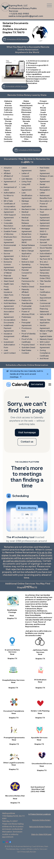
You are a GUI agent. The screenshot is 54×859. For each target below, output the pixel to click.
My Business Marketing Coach (25, 846)
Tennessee (43, 121)
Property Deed (28, 344)
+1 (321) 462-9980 (19, 13)
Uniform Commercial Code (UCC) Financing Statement (45, 306)
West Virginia (43, 135)
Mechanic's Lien (28, 209)
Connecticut (8, 115)
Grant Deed (9, 281)
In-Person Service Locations (39, 814)
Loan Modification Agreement (27, 195)
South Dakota (43, 118)
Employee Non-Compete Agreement (10, 239)
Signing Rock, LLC (18, 5)
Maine (26, 101)
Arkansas (8, 108)
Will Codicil (45, 342)
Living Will (26, 184)
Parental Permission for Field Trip (28, 281)
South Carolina (43, 113)
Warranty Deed (46, 339)
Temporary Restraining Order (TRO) (45, 275)
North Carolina (26, 134)
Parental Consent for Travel (27, 273)
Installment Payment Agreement (9, 328)
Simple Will (45, 240)
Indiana (8, 132)
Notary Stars (43, 846)
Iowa (8, 134)
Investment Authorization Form (9, 345)
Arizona (8, 105)
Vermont (43, 128)
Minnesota (26, 110)
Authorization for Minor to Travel (9, 195)
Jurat (6, 350)
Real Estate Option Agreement (45, 170)
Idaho (8, 128)
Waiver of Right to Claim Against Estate (46, 333)
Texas (43, 123)
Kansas (8, 137)
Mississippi (26, 112)
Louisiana (8, 141)
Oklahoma (26, 141)
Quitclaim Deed (28, 347)
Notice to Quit (28, 262)
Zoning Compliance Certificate (45, 353)
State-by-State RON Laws (41, 834)
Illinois (8, 130)
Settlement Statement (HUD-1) (45, 228)
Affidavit (7, 173)
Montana (26, 117)
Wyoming (43, 141)
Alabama (8, 101)
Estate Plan (8, 259)
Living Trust (26, 181)
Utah (43, 126)
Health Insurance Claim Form (8, 292)
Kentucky (8, 139)
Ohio (26, 139)
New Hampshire (26, 124)
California (8, 110)
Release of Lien (46, 176)
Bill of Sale (8, 201)
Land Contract (10, 353)
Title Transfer (45, 281)
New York (26, 132)
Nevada (26, 121)
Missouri (26, 114)
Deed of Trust (10, 228)
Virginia (43, 130)
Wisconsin (43, 139)
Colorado (8, 112)
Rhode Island (43, 109)
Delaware (8, 119)
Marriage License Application (26, 204)
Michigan (27, 108)
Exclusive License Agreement (9, 264)
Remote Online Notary (41, 820)
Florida (8, 121)
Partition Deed (28, 286)
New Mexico (26, 130)
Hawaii (8, 126)
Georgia (8, 123)
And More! (44, 358)
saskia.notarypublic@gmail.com (26, 16)
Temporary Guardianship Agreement (45, 267)
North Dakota (26, 137)
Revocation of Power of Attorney (46, 204)
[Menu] (49, 5)
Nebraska (26, 119)
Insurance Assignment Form (9, 336)
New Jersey (26, 128)
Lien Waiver (26, 179)
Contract (7, 220)
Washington (43, 132)
